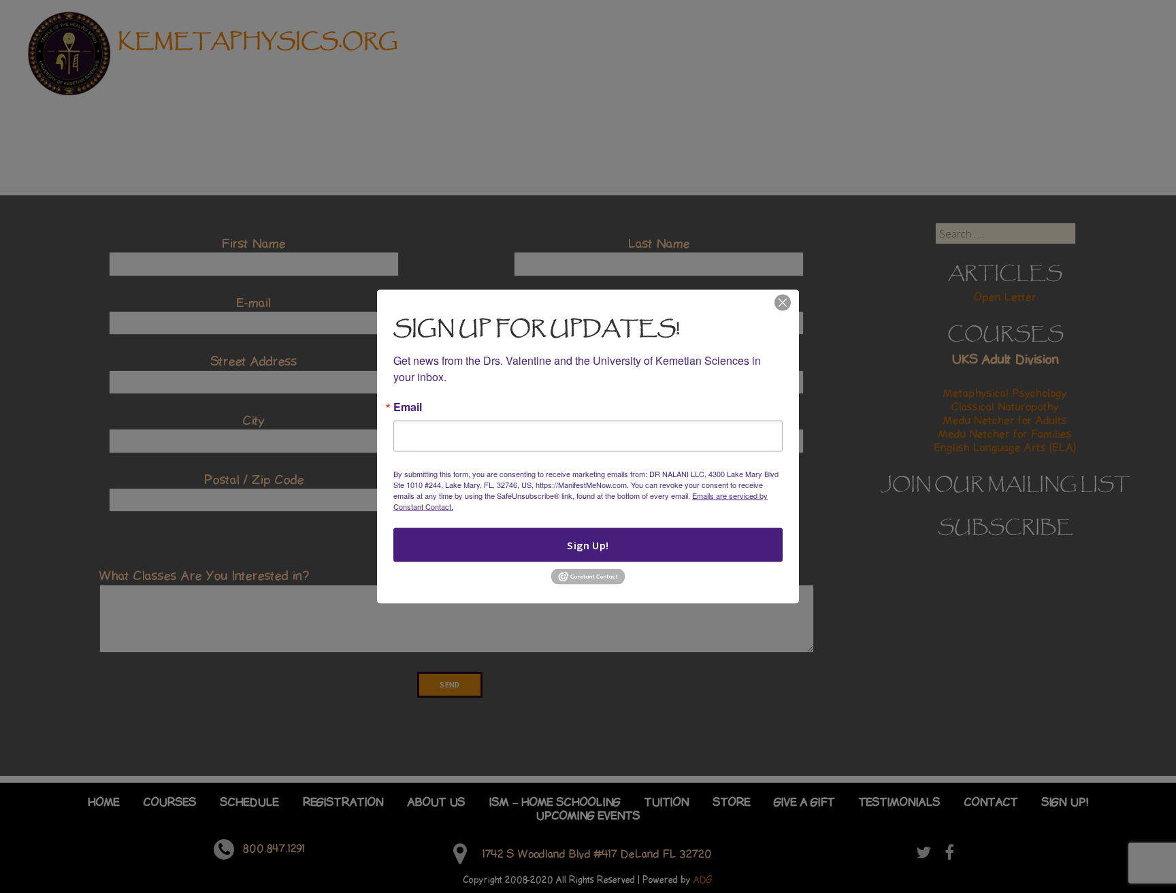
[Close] (782, 302)
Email (407, 407)
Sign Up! (587, 545)
